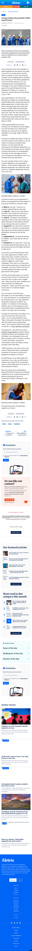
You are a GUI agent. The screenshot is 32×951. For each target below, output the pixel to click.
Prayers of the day (11, 659)
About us (16, 933)
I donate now (9, 499)
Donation (16, 909)
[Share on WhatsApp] (25, 65)
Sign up (6, 460)
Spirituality (3, 11)
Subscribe (6, 6)
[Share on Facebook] (14, 65)
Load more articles (16, 584)
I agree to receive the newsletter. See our (16, 456)
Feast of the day (10, 648)
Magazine (16, 905)
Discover (16, 894)
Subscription (16, 907)
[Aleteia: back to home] (16, 2)
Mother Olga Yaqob (19, 23)
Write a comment (16, 532)
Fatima (4, 424)
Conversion (5, 740)
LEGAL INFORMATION (16, 935)
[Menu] (5, 3)
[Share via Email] (22, 65)
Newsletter (16, 900)
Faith (4, 795)
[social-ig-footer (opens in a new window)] (20, 923)
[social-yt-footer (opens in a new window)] (11, 923)
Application (16, 903)
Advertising (16, 911)
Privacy (16, 946)
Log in (20, 526)
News (16, 888)
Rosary (10, 424)
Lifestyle (16, 890)
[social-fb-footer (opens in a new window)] (14, 923)
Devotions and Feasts (13, 11)
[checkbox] (3, 455)
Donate (15, 6)
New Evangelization (7, 710)
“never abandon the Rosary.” (20, 326)
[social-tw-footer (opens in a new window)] (17, 923)
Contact (16, 941)
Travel (4, 823)
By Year (16, 917)
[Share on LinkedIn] (17, 65)
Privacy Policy (16, 943)
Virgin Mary (17, 424)
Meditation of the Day (13, 653)
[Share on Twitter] (20, 65)
